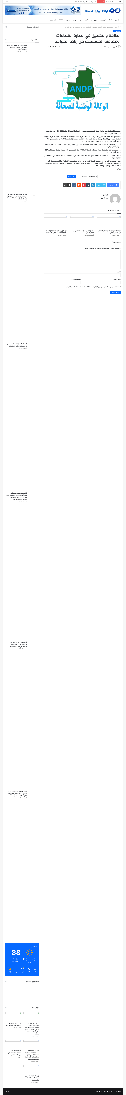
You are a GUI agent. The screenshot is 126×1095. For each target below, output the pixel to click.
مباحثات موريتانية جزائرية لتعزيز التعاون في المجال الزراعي (109, 232)
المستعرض (110, 27)
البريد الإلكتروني (116, 279)
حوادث (75, 20)
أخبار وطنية (103, 20)
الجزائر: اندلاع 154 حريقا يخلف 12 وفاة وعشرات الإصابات (80, 1)
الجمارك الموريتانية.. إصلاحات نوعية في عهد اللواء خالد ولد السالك (16, 345)
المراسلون (53, 20)
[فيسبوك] (104, 198)
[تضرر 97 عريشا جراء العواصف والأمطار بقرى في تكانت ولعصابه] (13, 1044)
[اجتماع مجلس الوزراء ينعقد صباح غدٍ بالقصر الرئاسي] (82, 222)
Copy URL (71, 176)
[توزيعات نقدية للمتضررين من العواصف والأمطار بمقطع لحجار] (31, 1069)
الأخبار (110, 20)
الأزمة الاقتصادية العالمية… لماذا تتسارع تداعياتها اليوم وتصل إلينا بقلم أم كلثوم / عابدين (17, 793)
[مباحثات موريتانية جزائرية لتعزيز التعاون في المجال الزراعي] (109, 222)
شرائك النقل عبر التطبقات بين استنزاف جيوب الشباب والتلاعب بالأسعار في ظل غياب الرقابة (18, 644)
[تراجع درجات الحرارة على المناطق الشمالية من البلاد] (13, 1016)
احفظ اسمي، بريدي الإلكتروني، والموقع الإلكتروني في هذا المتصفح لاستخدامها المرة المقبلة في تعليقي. (91, 286)
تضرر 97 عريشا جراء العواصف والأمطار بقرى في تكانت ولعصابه (14, 1052)
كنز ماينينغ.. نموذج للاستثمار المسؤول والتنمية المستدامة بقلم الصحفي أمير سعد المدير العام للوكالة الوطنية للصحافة (16, 496)
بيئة (80, 20)
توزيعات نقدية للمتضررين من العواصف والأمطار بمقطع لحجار (32, 1078)
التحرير (115, 47)
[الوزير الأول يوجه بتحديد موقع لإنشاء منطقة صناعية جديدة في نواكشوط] (55, 222)
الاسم (119, 272)
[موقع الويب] (106, 198)
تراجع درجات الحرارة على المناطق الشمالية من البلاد (13, 1024)
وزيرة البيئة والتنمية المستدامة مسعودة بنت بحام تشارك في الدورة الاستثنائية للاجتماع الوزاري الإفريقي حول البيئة (31, 1054)
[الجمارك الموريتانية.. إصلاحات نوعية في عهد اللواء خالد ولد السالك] (34, 417)
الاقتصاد (86, 20)
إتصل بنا (68, 20)
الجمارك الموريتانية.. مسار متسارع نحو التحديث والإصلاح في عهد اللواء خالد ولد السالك (16, 196)
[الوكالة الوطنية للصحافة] (102, 10)
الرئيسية (117, 20)
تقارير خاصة (94, 20)
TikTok (61, 20)
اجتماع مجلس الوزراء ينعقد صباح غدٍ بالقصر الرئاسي (83, 232)
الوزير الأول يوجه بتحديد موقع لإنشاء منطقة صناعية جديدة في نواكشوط (56, 232)
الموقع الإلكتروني (76, 279)
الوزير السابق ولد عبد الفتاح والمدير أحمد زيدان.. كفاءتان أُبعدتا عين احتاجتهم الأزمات (17, 47)
